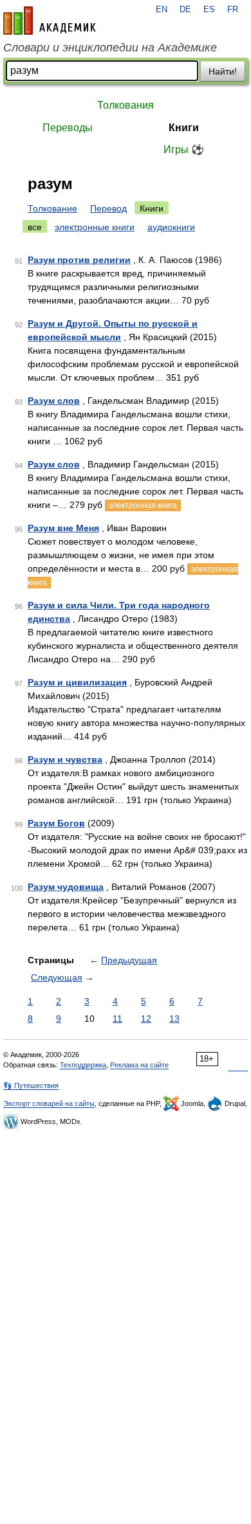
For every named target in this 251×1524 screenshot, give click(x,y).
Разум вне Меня (63, 528)
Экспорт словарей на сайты (49, 1103)
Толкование (52, 208)
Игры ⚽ (183, 149)
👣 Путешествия (31, 1085)
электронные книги (95, 227)
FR (232, 9)
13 (174, 1018)
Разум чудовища (66, 887)
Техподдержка (83, 1065)
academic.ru (49, 20)
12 (146, 1018)
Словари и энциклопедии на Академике (110, 47)
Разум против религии (79, 260)
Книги (184, 127)
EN (161, 9)
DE (185, 9)
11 (117, 1018)
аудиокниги (171, 227)
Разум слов (54, 400)
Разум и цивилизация (77, 682)
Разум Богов (56, 823)
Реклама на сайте (139, 1065)
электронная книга (143, 505)
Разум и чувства (65, 759)
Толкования (125, 105)
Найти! (223, 71)
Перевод (108, 208)
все (35, 227)
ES (209, 9)
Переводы (67, 127)
